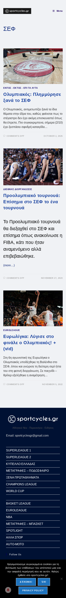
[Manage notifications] (8, 590)
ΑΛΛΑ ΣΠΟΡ (14, 537)
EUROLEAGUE (11, 330)
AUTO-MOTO (15, 544)
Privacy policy (33, 590)
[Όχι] (61, 579)
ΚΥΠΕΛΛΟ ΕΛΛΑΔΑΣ (20, 463)
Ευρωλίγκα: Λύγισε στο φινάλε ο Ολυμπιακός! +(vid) (29, 342)
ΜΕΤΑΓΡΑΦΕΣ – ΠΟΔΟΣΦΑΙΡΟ (27, 470)
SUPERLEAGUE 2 (18, 457)
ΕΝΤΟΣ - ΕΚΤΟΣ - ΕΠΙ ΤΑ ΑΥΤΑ (20, 88)
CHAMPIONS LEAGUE (21, 484)
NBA (9, 517)
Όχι (44, 581)
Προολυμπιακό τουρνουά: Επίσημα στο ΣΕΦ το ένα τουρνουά (31, 201)
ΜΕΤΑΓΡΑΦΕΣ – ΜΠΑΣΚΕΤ (24, 523)
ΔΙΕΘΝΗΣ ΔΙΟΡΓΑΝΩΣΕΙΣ (17, 189)
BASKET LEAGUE (18, 503)
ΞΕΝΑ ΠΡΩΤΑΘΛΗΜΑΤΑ (22, 477)
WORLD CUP (15, 491)
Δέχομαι (26, 581)
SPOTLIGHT (14, 530)
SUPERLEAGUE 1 (18, 450)
